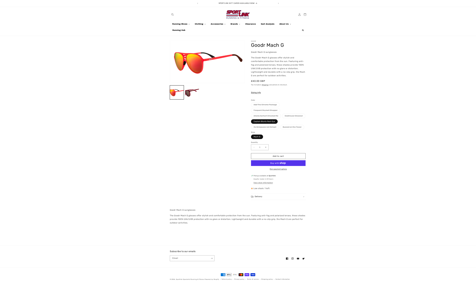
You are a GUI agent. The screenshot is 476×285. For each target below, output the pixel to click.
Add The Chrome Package (267, 105)
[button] (172, 14)
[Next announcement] (278, 3)
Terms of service (253, 279)
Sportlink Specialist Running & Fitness (190, 279)
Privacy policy (239, 279)
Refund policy (227, 279)
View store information (263, 183)
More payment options (278, 169)
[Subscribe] (211, 258)
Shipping (265, 85)
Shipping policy (267, 279)
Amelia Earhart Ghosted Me (267, 116)
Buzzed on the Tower (293, 127)
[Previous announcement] (197, 3)
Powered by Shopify (212, 279)
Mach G (257, 137)
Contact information (282, 279)
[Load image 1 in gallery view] (177, 92)
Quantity (254, 142)
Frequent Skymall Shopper (267, 110)
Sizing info (256, 92)
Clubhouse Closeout (295, 116)
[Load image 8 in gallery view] (192, 92)
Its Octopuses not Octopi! (266, 127)
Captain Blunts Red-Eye (264, 121)
